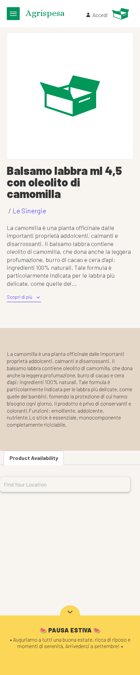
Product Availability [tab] (34, 458)
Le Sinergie (29, 211)
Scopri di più (19, 297)
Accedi (100, 15)
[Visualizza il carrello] (120, 14)
